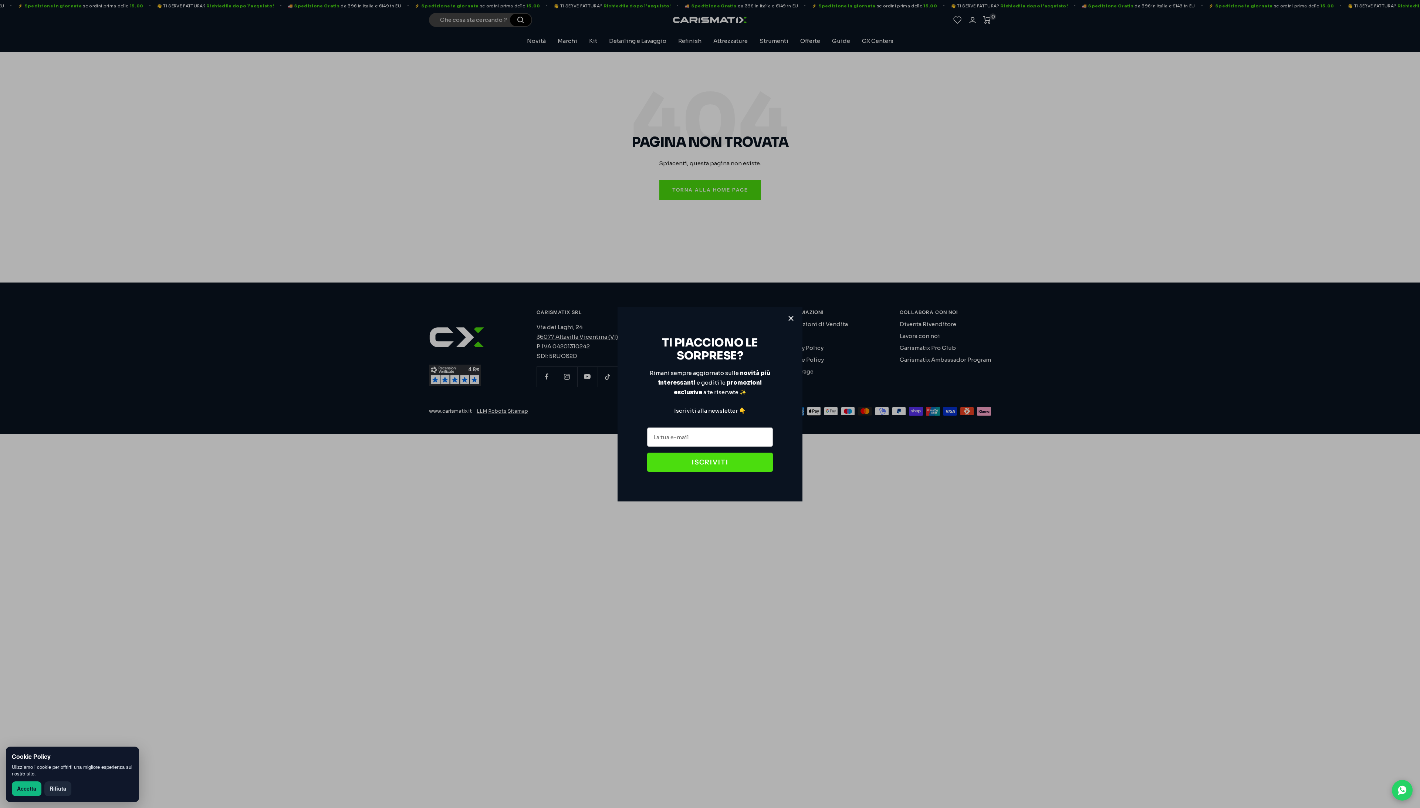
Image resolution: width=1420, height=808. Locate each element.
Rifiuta (58, 788)
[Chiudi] (791, 318)
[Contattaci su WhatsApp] (1402, 790)
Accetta (26, 788)
